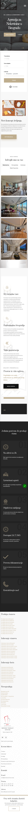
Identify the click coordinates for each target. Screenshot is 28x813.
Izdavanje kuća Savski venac (8, 670)
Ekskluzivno (6, 165)
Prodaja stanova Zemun (7, 633)
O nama (20, 34)
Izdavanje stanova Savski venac (9, 646)
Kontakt (3, 766)
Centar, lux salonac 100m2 (11, 255)
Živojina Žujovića (5, 699)
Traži (14, 80)
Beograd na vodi (5, 691)
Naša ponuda (10, 34)
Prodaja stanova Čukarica (7, 632)
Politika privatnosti (6, 763)
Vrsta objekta (7, 63)
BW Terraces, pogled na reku (13, 191)
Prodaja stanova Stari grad (7, 625)
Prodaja (3, 756)
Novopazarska (4, 701)
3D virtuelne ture (10, 294)
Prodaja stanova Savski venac (8, 630)
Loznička (3, 698)
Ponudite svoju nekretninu (8, 761)
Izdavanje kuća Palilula (7, 673)
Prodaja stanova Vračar (7, 624)
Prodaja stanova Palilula (7, 627)
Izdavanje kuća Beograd (7, 667)
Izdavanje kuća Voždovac (7, 672)
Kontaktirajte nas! (11, 590)
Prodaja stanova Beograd (7, 619)
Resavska (3, 702)
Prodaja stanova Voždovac (7, 620)
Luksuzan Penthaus (11, 214)
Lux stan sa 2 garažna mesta (12, 234)
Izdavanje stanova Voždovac (8, 653)
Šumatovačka (4, 693)
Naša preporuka (14, 168)
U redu (14, 808)
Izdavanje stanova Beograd (8, 643)
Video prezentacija (11, 350)
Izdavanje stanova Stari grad (8, 648)
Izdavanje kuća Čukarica (7, 682)
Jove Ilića (3, 704)
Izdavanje (22, 165)
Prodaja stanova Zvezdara (7, 622)
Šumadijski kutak (5, 706)
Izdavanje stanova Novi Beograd (9, 649)
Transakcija (7, 56)
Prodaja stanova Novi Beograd (8, 628)
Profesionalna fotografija (14, 325)
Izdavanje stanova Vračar (7, 644)
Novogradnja (9, 137)
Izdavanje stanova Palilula (8, 654)
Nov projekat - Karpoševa (7, 696)
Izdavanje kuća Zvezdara (7, 669)
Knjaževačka (4, 694)
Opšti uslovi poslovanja (7, 741)
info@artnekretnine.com (7, 777)
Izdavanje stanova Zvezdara (8, 651)
